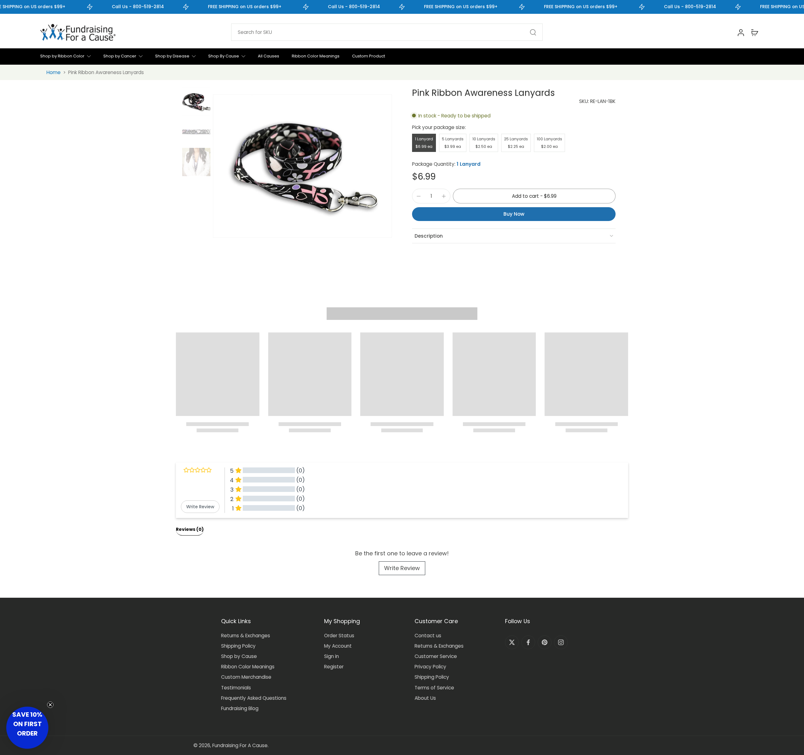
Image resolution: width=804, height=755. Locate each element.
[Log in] (740, 32)
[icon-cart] (754, 32)
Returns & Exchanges (245, 635)
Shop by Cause (239, 656)
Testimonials (236, 687)
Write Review (402, 568)
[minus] (418, 196)
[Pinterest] (544, 642)
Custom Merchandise (246, 677)
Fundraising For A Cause (240, 745)
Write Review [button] (200, 507)
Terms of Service (434, 687)
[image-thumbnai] (196, 102)
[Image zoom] (302, 166)
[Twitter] (512, 642)
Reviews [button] (190, 529)
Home (53, 72)
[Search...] (533, 32)
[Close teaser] (50, 705)
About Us (425, 698)
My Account (338, 646)
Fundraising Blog (239, 708)
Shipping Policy (238, 646)
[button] (534, 196)
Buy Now (513, 214)
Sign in (331, 656)
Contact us (428, 635)
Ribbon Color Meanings (247, 666)
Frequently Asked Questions (253, 698)
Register (334, 666)
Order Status (339, 635)
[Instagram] (561, 642)
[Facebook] (528, 642)
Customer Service (436, 656)
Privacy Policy (430, 666)
